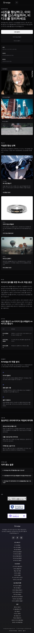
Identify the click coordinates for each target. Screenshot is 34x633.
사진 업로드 (17, 32)
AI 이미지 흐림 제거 (17, 566)
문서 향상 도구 (17, 615)
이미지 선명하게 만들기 (17, 601)
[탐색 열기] (16, 2)
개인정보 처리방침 (13, 630)
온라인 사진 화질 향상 (17, 622)
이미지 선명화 (17, 573)
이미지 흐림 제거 (17, 568)
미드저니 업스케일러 (17, 598)
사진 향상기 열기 (6, 192)
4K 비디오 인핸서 (17, 560)
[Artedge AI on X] (13, 537)
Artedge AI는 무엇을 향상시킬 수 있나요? (14, 470)
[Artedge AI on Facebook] (17, 537)
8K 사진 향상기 (17, 587)
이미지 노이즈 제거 (17, 579)
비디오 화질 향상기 (17, 556)
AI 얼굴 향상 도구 (17, 609)
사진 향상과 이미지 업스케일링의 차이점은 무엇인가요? (17, 475)
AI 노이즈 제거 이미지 (17, 577)
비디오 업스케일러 (17, 558)
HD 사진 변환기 (17, 547)
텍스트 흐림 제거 (17, 618)
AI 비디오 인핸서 (17, 553)
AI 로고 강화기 (17, 613)
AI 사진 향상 (17, 545)
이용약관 (20, 630)
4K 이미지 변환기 (17, 585)
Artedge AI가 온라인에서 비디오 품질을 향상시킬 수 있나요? (17, 481)
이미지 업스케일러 (17, 37)
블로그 (24, 630)
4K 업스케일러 (17, 549)
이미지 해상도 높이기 (17, 592)
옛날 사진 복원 (17, 570)
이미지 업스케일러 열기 (8, 233)
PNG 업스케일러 (17, 594)
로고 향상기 (17, 611)
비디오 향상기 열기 (7, 267)
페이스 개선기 (17, 607)
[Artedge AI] (7, 2)
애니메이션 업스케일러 (17, 596)
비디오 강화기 (17, 40)
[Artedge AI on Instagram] (21, 537)
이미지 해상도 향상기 (17, 590)
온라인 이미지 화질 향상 (17, 620)
